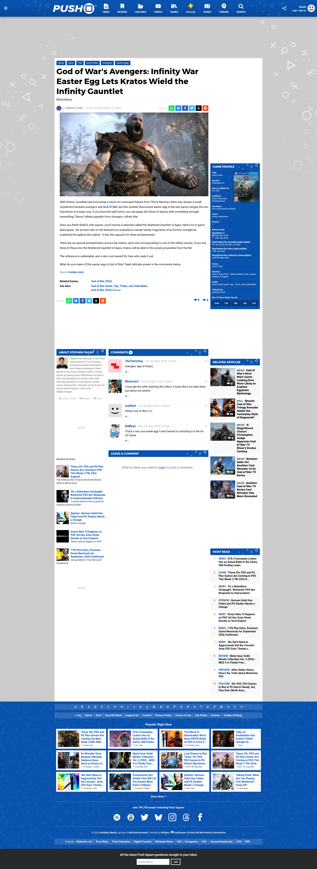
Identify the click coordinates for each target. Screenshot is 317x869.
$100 (216, 303)
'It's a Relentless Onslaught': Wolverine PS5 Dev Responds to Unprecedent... (237, 590)
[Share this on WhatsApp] (172, 108)
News (61, 63)
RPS (247, 841)
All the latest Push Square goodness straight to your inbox (158, 854)
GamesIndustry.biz (222, 841)
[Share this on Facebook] (185, 108)
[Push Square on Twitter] (145, 818)
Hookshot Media (108, 832)
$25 (245, 303)
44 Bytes (165, 832)
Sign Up (302, 10)
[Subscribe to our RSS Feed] (117, 818)
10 (231, 472)
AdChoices (180, 832)
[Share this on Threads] (199, 108)
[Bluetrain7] (115, 391)
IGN (179, 841)
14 (231, 496)
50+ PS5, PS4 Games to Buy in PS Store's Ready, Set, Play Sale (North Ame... (238, 687)
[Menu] (6, 8)
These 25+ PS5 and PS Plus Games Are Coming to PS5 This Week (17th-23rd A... (237, 576)
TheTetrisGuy (134, 361)
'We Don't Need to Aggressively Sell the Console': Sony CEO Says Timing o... (237, 645)
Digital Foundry (143, 841)
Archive (215, 715)
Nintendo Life (84, 841)
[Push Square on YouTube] (131, 818)
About (88, 715)
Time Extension (121, 841)
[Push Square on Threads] (186, 818)
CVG (239, 841)
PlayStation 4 (218, 183)
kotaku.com (76, 272)
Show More (158, 796)
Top (78, 715)
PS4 (80, 63)
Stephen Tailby (74, 108)
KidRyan (130, 426)
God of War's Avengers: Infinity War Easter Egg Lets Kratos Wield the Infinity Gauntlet (127, 81)
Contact (146, 715)
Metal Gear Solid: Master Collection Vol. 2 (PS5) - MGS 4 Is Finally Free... (237, 659)
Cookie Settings (233, 715)
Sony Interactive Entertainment (219, 199)
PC (213, 190)
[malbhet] (115, 415)
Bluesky (86, 398)
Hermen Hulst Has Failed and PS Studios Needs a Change (237, 604)
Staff (99, 715)
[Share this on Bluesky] (178, 108)
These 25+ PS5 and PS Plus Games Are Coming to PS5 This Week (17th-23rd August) (86, 471)
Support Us (132, 715)
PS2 (217, 190)
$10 (254, 303)
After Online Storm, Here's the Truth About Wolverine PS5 (238, 673)
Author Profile (68, 398)
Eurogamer (191, 841)
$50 (235, 303)
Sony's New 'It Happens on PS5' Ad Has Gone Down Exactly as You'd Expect (86, 535)
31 (231, 383)
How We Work (113, 715)
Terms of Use (183, 715)
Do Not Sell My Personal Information (207, 832)
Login (294, 10)
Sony (70, 63)
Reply (99, 398)
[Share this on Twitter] (192, 108)
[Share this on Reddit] (205, 108)
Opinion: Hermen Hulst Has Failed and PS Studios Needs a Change (87, 516)
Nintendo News (164, 841)
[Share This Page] (284, 8)
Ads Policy (201, 715)
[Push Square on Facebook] (200, 818)
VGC (204, 841)
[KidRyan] (115, 436)
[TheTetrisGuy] (115, 371)
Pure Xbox (102, 841)
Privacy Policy (163, 715)
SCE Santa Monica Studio (224, 209)
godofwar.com (218, 292)
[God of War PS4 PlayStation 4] (134, 154)
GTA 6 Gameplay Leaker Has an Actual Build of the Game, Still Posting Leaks (238, 562)
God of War (92, 63)
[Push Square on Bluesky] (158, 818)
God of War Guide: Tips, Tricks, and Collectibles (234, 284)
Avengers (107, 63)
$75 (226, 303)
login (162, 467)
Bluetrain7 (132, 381)
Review (106, 290)
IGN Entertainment (138, 832)
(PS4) (101, 281)
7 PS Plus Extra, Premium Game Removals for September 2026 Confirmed (87, 553)
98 (231, 414)
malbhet (130, 405)
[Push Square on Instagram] (172, 818)
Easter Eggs (123, 63)
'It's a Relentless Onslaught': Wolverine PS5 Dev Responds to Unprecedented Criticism (87, 495)
